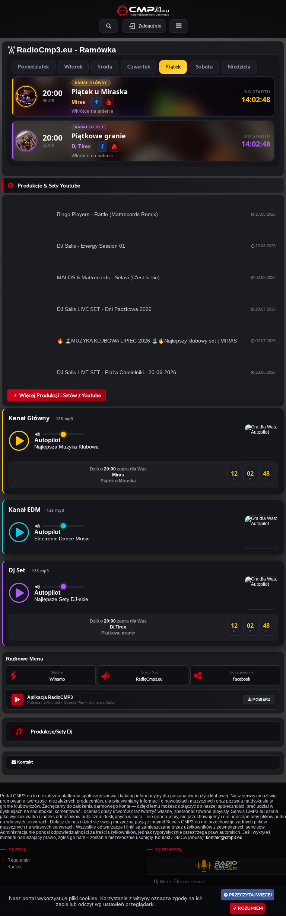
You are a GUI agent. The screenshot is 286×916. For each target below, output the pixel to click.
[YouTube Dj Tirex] (114, 146)
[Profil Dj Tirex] (26, 141)
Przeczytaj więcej (250, 894)
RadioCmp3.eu (44, 49)
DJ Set (29, 570)
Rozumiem (250, 908)
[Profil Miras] (26, 96)
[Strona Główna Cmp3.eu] (143, 10)
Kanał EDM (36, 509)
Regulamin (18, 860)
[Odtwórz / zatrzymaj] (19, 440)
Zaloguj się (150, 26)
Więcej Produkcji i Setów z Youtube (60, 395)
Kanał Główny (41, 418)
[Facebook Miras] (96, 102)
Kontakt (15, 867)
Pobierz (261, 699)
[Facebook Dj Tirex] (102, 146)
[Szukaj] (108, 26)
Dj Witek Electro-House (179, 881)
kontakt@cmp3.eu (224, 837)
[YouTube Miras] (109, 102)
